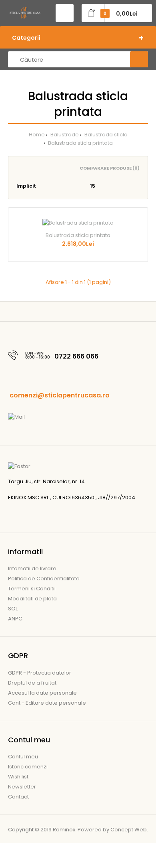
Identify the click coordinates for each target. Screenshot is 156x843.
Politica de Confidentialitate (44, 578)
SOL (13, 608)
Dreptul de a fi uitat (32, 683)
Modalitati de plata (32, 598)
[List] (30, 168)
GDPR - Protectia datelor (39, 673)
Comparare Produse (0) (110, 168)
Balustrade (64, 134)
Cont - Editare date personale (47, 703)
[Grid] (18, 168)
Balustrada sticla (105, 134)
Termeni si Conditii (32, 588)
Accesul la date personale (42, 693)
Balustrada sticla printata (80, 143)
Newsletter (22, 786)
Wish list (18, 776)
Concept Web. (129, 829)
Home (37, 134)
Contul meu (23, 756)
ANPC (15, 618)
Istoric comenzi (28, 766)
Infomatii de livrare (32, 568)
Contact (18, 796)
